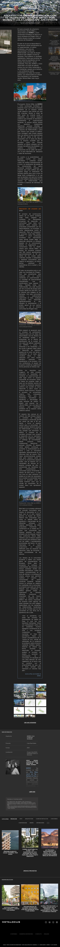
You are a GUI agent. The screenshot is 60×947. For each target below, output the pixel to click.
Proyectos (14, 818)
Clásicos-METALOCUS (42, 818)
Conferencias (23, 822)
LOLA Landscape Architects (30, 738)
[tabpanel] (30, 849)
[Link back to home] (11, 3)
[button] (4, 849)
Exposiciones (40, 822)
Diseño (32, 822)
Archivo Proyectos (30, 870)
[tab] (14, 819)
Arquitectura (29, 818)
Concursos (54, 818)
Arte (21, 818)
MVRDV (31, 32)
